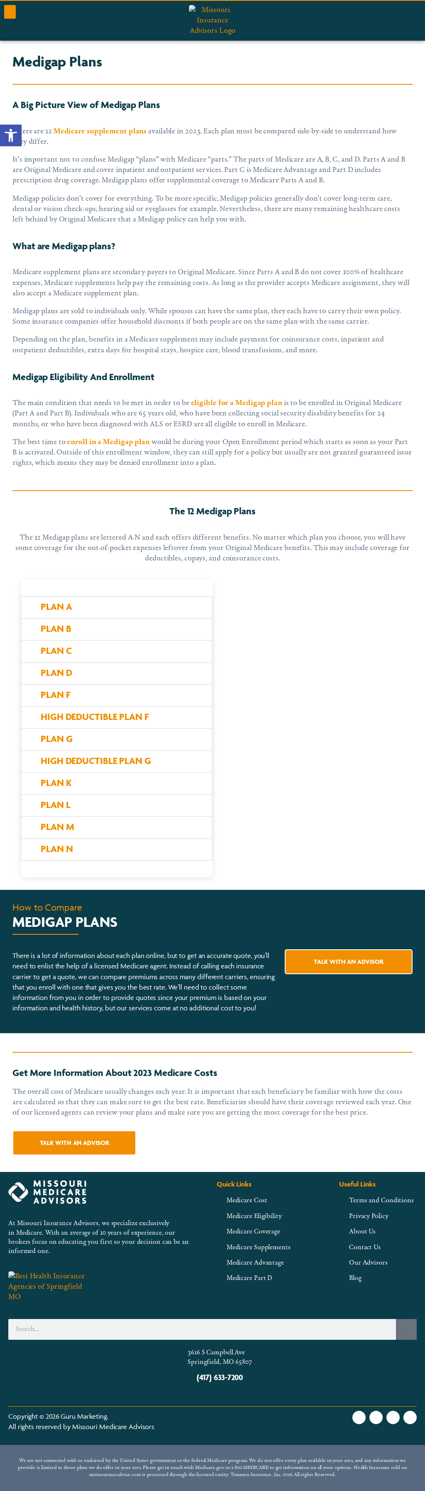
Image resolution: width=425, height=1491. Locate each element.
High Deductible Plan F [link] (95, 716)
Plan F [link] (55, 694)
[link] (11, 135)
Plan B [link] (56, 628)
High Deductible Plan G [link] (96, 760)
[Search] (406, 1329)
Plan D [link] (56, 672)
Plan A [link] (56, 606)
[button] (10, 12)
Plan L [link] (55, 805)
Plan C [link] (56, 650)
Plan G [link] (56, 738)
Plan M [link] (57, 827)
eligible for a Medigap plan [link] (235, 403)
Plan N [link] (57, 849)
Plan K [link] (56, 782)
